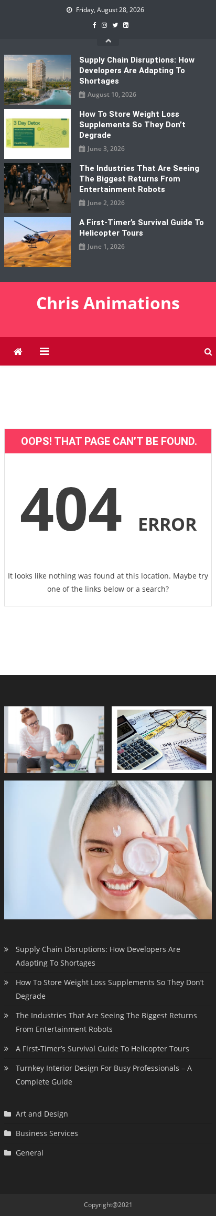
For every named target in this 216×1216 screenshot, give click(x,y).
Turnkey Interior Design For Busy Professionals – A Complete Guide (104, 1075)
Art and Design (42, 1114)
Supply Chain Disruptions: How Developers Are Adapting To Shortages (137, 70)
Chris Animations (108, 302)
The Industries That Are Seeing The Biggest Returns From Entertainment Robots (139, 179)
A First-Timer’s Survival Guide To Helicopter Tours (141, 228)
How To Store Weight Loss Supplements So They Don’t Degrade (132, 124)
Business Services (47, 1133)
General (30, 1153)
